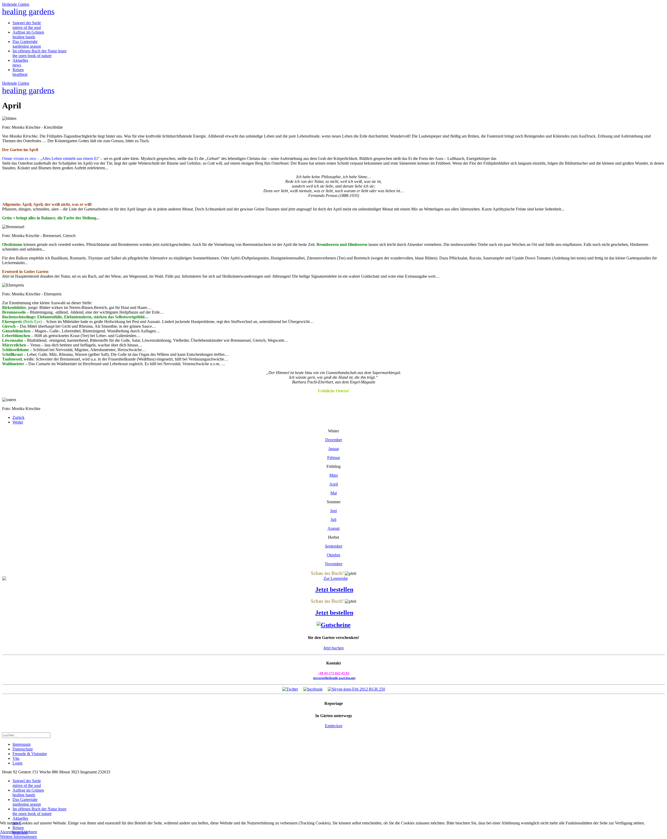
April (333, 484)
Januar (333, 448)
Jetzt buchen (333, 648)
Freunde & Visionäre (30, 753)
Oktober (333, 555)
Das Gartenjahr (27, 43)
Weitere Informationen (18, 836)
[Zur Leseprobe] (333, 578)
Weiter (18, 422)
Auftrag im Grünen (28, 34)
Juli (333, 519)
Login (17, 763)
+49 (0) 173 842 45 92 (333, 673)
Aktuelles (20, 62)
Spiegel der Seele (27, 25)
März (333, 475)
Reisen (20, 72)
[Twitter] (290, 689)
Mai (333, 493)
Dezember (333, 440)
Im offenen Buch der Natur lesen (39, 53)
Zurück (18, 417)
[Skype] (356, 689)
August (333, 528)
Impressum (21, 744)
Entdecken (333, 726)
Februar (333, 457)
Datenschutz (23, 749)
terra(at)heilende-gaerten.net (334, 678)
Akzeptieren (10, 832)
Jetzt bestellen (334, 589)
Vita (16, 758)
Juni (333, 510)
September (333, 546)
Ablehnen (29, 832)
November (333, 564)
